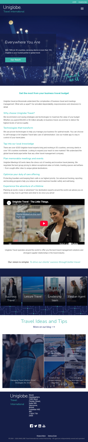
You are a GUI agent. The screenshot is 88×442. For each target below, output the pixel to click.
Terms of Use (52, 436)
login (74, 2)
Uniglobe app (82, 2)
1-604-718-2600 (33, 415)
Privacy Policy (41, 436)
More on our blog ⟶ (44, 327)
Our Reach (16, 59)
